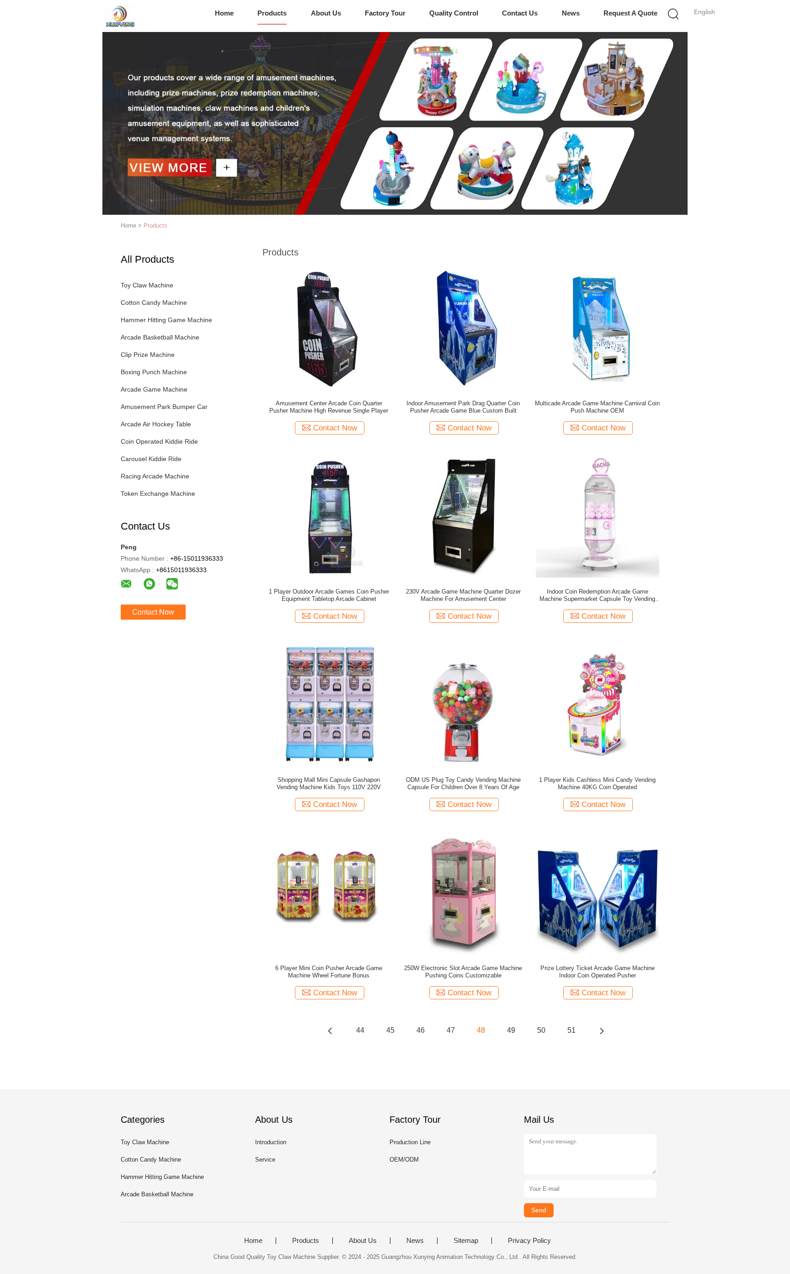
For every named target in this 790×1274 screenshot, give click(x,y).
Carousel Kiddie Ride (151, 458)
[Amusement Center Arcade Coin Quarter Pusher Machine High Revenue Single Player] (328, 327)
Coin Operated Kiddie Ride (159, 441)
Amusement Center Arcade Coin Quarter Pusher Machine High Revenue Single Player (328, 407)
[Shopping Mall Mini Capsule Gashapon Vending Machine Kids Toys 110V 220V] (328, 703)
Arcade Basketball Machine (160, 337)
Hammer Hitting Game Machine (166, 320)
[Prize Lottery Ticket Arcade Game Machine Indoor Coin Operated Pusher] (597, 892)
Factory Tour (385, 13)
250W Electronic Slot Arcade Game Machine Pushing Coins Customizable (463, 972)
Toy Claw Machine (147, 285)
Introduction (270, 1142)
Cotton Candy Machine (154, 302)
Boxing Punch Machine (154, 372)
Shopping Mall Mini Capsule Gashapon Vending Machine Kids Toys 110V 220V (329, 783)
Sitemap (466, 1240)
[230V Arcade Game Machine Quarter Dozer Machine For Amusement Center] (463, 515)
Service (265, 1159)
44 (360, 1030)
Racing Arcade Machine (155, 476)
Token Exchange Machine (158, 493)
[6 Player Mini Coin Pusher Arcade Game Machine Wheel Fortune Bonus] (328, 892)
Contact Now (153, 612)
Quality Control (453, 13)
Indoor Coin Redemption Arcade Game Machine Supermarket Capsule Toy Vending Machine (597, 595)
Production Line (410, 1142)
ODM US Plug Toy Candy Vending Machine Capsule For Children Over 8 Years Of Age (463, 783)
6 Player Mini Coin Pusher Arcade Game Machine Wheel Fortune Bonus (328, 972)
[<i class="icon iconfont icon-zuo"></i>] (330, 1030)
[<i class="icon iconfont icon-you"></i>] (601, 1030)
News (571, 13)
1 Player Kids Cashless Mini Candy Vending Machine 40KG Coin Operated (597, 783)
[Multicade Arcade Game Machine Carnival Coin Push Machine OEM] (597, 327)
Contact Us (520, 13)
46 (420, 1030)
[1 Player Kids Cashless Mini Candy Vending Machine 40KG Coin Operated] (597, 703)
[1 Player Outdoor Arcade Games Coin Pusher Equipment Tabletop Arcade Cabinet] (328, 515)
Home (224, 13)
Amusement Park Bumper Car (164, 406)
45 (390, 1030)
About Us (326, 13)
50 (541, 1030)
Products (272, 13)
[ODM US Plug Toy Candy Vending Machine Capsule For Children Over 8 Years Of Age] (463, 703)
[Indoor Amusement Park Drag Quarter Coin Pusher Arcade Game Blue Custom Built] (463, 327)
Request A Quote (630, 13)
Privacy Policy (529, 1240)
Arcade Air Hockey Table (156, 424)
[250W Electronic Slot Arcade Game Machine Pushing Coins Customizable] (463, 892)
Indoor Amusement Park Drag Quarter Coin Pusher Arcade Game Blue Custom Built (463, 407)
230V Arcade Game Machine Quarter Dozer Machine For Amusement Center (463, 595)
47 (451, 1030)
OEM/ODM (404, 1159)
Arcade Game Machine (154, 389)
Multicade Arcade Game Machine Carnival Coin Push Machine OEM (597, 407)
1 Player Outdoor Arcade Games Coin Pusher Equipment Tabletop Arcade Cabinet (329, 595)
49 (511, 1030)
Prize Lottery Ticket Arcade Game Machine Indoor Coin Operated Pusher (597, 972)
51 (571, 1030)
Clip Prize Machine (148, 354)
